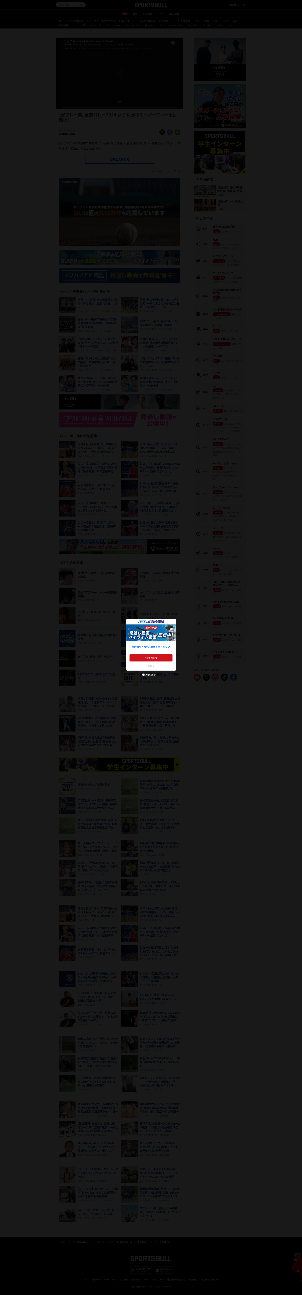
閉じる (151, 665)
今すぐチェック (151, 657)
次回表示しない (151, 674)
